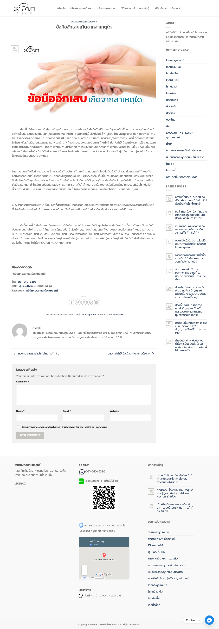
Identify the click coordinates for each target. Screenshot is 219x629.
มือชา (169, 126)
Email (67, 411)
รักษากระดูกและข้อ (158, 532)
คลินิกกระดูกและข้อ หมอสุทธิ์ (42, 290)
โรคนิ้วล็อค (172, 86)
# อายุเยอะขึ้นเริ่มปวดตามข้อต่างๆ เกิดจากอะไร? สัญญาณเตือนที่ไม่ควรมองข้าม (190, 274)
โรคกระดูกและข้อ (175, 60)
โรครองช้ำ (171, 170)
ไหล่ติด (170, 164)
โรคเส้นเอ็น (172, 80)
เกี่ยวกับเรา (161, 8)
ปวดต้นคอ (172, 100)
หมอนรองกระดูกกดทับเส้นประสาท (185, 157)
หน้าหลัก (61, 8)
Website (114, 411)
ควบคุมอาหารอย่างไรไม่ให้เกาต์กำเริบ (38, 353)
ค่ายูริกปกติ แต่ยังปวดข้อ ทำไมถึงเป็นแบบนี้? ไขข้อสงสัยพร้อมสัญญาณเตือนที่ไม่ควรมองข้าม (191, 345)
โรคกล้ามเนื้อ (173, 67)
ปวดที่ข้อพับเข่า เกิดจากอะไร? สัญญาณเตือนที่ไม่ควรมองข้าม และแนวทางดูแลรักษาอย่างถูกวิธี (189, 310)
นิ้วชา (169, 144)
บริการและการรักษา (80, 8)
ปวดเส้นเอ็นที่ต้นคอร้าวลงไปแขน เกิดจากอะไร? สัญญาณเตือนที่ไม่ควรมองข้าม (191, 327)
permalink (118, 314)
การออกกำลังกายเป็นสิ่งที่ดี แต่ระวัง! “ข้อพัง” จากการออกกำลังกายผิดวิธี (190, 258)
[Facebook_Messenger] (209, 620)
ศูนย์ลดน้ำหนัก (156, 552)
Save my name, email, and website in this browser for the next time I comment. (64, 427)
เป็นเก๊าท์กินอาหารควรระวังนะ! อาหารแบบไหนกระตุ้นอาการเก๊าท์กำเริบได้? (190, 229)
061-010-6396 (27, 282)
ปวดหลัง (171, 106)
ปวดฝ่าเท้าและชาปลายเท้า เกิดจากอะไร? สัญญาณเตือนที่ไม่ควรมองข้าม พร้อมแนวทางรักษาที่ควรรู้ (191, 292)
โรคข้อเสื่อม (172, 73)
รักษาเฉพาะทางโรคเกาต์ (161, 539)
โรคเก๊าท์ (171, 93)
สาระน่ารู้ (144, 8)
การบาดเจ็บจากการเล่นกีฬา (181, 177)
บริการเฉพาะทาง (106, 8)
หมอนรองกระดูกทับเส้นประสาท (183, 150)
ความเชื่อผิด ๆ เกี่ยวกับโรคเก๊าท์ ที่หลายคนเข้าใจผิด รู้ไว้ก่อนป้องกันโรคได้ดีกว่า (191, 200)
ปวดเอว (170, 113)
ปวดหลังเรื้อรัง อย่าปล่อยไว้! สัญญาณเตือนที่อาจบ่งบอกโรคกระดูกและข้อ (190, 244)
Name (20, 411)
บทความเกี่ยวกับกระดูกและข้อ (84, 21)
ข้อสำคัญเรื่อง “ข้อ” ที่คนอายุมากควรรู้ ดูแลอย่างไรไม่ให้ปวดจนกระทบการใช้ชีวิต (191, 215)
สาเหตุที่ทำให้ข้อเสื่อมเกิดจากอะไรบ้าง (129, 353)
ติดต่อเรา (176, 8)
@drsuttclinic (27, 286)
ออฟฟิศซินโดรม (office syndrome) (179, 135)
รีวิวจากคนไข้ (128, 8)
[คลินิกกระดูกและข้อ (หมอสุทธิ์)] (30, 8)
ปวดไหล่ (171, 119)
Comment (22, 381)
